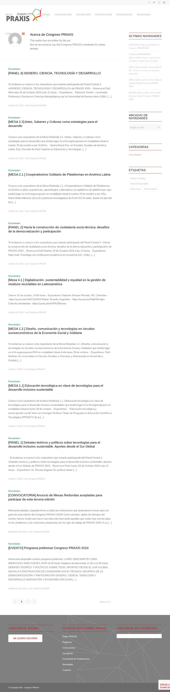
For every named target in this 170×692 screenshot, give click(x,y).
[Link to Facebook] (149, 2)
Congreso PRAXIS (37, 105)
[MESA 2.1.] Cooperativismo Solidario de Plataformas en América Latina (59, 174)
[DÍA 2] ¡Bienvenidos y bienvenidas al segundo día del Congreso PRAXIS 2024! (145, 83)
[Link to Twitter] (154, 2)
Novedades (14, 69)
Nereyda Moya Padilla (139, 184)
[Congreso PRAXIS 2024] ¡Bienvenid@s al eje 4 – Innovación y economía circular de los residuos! (145, 57)
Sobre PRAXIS (69, 636)
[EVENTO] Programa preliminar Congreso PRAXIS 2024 (48, 548)
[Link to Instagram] (159, 2)
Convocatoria (68, 648)
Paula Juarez (135, 189)
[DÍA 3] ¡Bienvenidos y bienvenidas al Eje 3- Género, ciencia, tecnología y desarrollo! (145, 70)
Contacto (66, 670)
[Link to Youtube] (164, 2)
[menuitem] (8, 14)
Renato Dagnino (150, 189)
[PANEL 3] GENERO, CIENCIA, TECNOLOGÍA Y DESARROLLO (54, 73)
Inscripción (67, 653)
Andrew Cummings (138, 178)
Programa (67, 642)
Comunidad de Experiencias (75, 659)
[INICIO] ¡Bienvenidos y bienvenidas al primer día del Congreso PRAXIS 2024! (145, 96)
